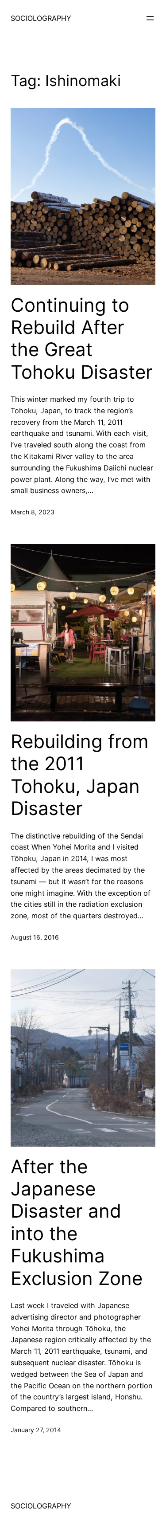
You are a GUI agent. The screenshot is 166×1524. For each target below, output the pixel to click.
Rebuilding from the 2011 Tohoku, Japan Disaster (80, 774)
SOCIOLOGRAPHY (41, 18)
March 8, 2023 (32, 512)
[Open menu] (150, 18)
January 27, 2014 (36, 1430)
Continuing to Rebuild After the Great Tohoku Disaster (82, 338)
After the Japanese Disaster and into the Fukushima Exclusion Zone (77, 1222)
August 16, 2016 (35, 937)
